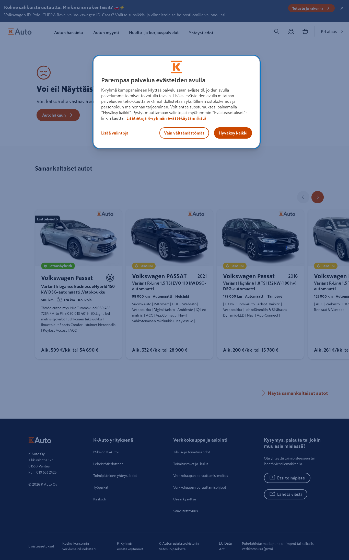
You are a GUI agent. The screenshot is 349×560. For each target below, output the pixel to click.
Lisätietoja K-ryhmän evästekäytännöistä (166, 118)
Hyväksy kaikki (233, 133)
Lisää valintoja (115, 133)
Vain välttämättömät (184, 133)
